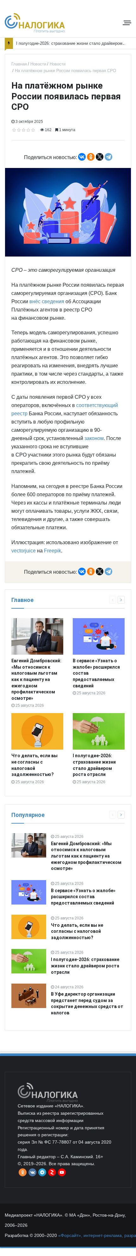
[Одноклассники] (91, 157)
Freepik (52, 550)
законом (94, 438)
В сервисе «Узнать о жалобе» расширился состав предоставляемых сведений (83, 896)
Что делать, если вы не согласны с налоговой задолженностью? (77, 931)
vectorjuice (23, 550)
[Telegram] (108, 157)
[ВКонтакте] (82, 157)
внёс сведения (46, 301)
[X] (99, 157)
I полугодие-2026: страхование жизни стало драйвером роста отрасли (85, 965)
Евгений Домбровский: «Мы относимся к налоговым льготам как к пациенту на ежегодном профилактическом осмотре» (36, 679)
